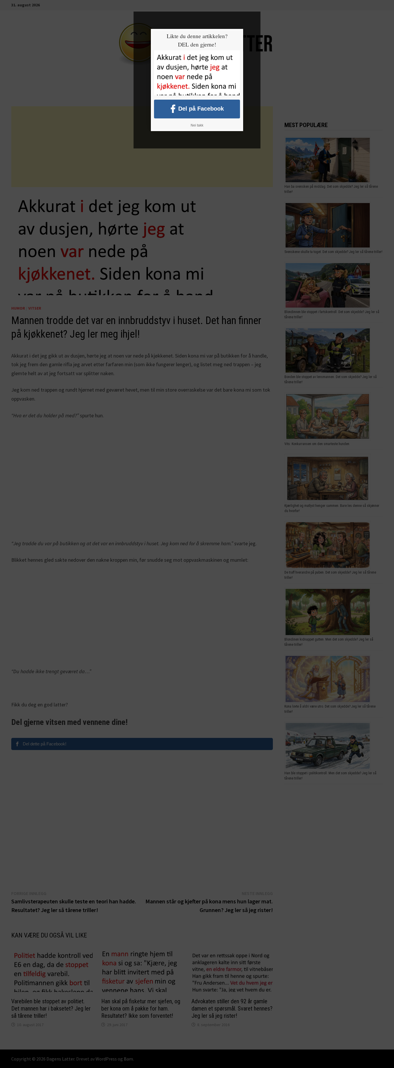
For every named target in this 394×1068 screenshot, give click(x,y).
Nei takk (197, 125)
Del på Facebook (201, 108)
